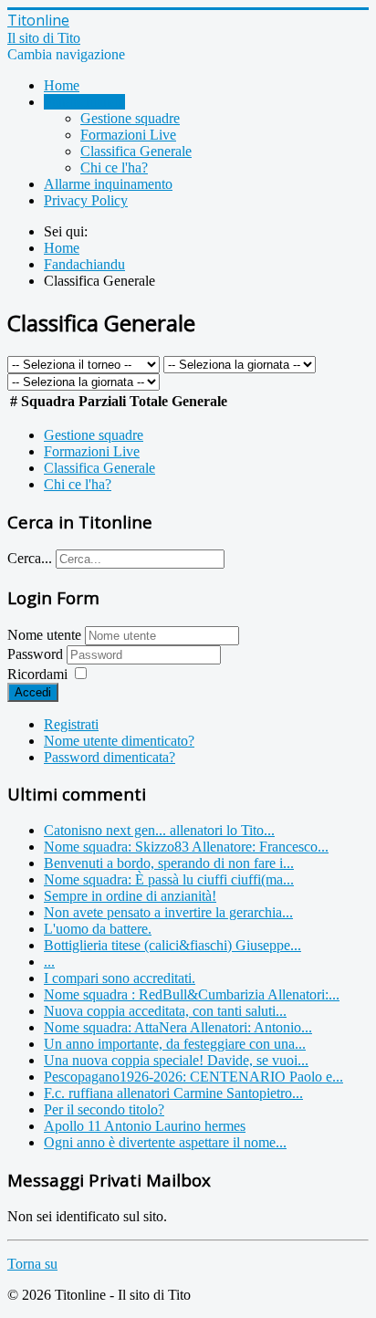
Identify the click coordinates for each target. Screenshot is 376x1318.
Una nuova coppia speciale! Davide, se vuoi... (176, 1060)
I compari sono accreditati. (119, 978)
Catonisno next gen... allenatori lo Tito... (159, 830)
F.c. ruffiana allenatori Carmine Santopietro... (173, 1093)
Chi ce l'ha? (114, 167)
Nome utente (44, 635)
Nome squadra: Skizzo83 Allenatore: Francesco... (186, 846)
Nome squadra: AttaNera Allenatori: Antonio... (178, 1027)
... (49, 961)
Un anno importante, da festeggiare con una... (175, 1043)
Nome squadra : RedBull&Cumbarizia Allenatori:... (191, 994)
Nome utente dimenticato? (119, 740)
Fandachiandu (84, 102)
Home (61, 85)
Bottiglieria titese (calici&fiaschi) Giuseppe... (172, 945)
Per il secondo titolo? (104, 1109)
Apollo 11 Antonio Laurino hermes (144, 1126)
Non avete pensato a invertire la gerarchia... (168, 912)
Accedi (33, 692)
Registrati (71, 724)
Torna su (32, 1263)
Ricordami (37, 674)
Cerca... (29, 558)
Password (37, 654)
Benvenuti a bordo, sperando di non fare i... (169, 863)
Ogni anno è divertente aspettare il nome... (165, 1142)
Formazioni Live (128, 134)
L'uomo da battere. (97, 928)
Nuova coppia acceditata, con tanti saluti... (165, 1011)
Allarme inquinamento (108, 184)
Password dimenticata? (109, 757)
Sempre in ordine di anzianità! (130, 896)
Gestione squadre (130, 118)
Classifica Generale (136, 151)
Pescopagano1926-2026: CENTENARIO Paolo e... (193, 1076)
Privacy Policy (86, 200)
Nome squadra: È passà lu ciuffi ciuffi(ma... (169, 879)
